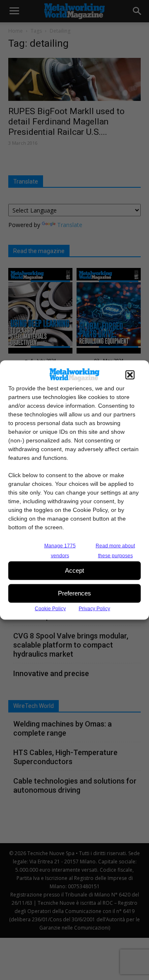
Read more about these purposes (115, 550)
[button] (130, 374)
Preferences (74, 593)
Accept (74, 570)
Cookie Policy (50, 608)
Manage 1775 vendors (60, 550)
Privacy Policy (94, 608)
